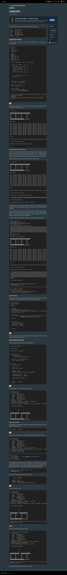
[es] (48, 1)
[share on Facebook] (10, 8)
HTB (56, 1)
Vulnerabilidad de (53, 30)
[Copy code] (10, 103)
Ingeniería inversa (53, 28)
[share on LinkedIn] (13, 8)
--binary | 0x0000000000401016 (21, 471)
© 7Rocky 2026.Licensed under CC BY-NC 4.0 (6, 573)
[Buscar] (45, 2)
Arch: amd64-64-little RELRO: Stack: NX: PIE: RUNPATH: (16, 32)
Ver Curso (52, 20)
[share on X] (12, 8)
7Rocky (4, 1)
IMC (59, 1)
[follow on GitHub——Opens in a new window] (64, 2)
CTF (53, 1)
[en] (50, 1)
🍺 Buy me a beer (53, 43)
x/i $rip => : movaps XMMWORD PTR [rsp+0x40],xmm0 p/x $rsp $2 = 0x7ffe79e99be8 (24, 457)
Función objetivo (53, 32)
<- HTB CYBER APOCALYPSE (17, 5)
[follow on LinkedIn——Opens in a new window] (62, 2)
